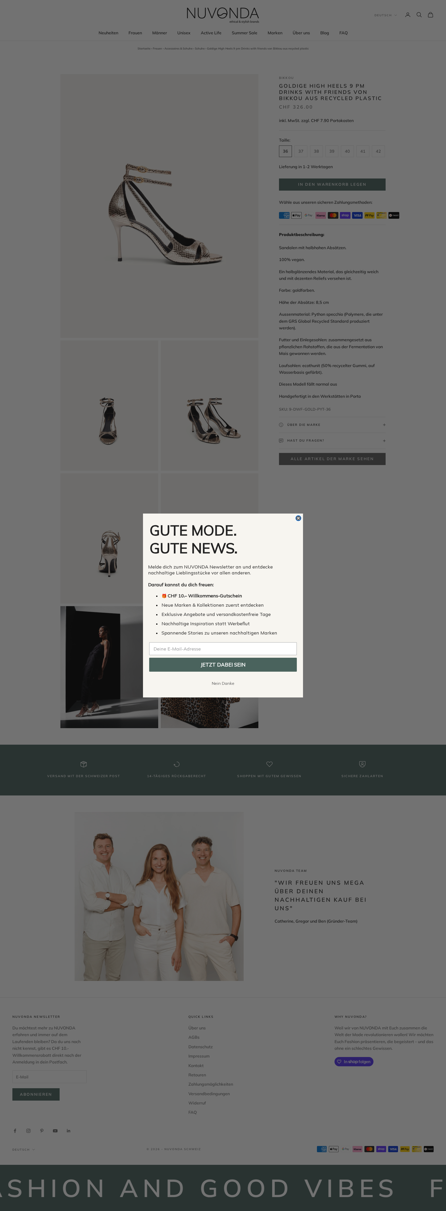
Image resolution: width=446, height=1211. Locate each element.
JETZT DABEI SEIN (223, 664)
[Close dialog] (298, 518)
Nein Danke (223, 683)
